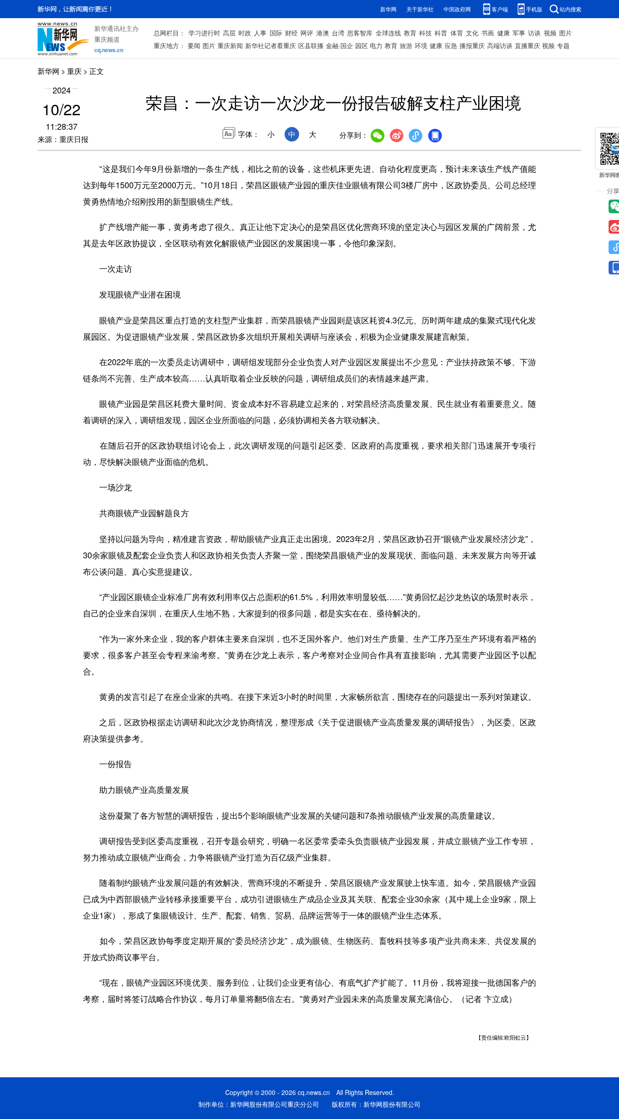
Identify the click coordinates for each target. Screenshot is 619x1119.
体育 (456, 32)
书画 (487, 32)
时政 (244, 32)
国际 (276, 32)
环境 (421, 45)
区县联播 (311, 45)
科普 (441, 32)
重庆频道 (107, 39)
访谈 (534, 32)
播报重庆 (472, 45)
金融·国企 (339, 45)
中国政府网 (457, 9)
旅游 (406, 45)
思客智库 (359, 32)
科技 (425, 32)
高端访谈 (500, 45)
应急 (451, 45)
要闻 (194, 45)
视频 (550, 32)
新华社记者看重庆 (270, 45)
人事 (260, 32)
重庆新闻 (230, 45)
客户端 (500, 9)
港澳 (322, 32)
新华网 (388, 9)
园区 (361, 45)
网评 (306, 32)
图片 (565, 32)
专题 (563, 45)
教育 (410, 32)
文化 (472, 32)
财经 (291, 32)
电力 (376, 45)
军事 (519, 32)
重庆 (74, 71)
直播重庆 (527, 45)
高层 (229, 32)
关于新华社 (420, 9)
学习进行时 (204, 32)
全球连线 (388, 32)
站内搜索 (570, 9)
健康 (503, 32)
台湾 (338, 32)
